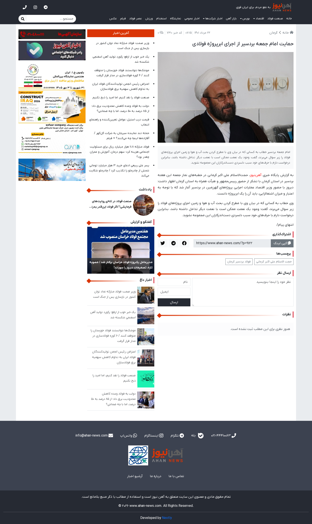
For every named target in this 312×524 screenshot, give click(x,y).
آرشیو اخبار (135, 476)
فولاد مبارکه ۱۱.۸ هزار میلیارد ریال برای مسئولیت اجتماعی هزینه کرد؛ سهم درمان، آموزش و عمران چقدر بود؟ (119, 152)
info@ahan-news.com (91, 436)
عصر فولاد (135, 19)
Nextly (167, 518)
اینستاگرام (151, 436)
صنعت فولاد (275, 19)
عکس (113, 19)
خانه (289, 19)
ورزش (149, 19)
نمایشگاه (175, 19)
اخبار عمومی (192, 19)
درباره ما (155, 476)
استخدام (161, 19)
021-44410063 (221, 436)
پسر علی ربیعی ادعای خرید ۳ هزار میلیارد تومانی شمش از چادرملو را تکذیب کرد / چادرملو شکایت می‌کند (119, 170)
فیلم (123, 19)
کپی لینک (281, 243)
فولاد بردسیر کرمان (239, 262)
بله (194, 435)
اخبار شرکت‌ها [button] (213, 19)
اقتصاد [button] (260, 19)
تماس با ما (176, 476)
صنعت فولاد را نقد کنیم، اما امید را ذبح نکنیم (121, 98)
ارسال (174, 302)
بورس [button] (246, 19)
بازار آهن (231, 19)
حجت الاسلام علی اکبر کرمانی (274, 262)
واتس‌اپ (126, 436)
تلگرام (175, 436)
